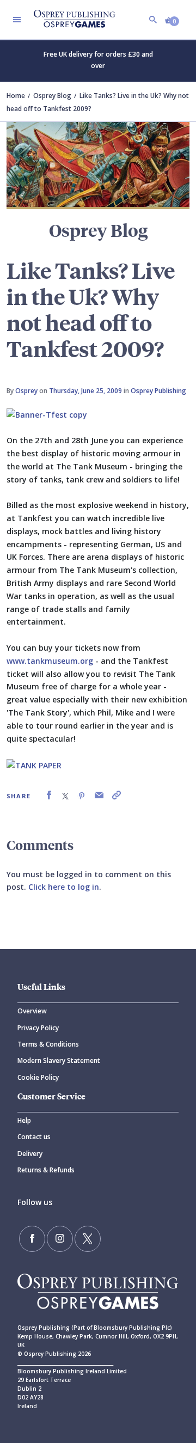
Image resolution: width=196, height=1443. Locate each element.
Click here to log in (63, 887)
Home (16, 95)
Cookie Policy (38, 1077)
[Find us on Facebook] (32, 1239)
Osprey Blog (52, 95)
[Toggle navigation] (17, 19)
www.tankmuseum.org (50, 661)
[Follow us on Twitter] (88, 1239)
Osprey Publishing (158, 390)
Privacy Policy (38, 1027)
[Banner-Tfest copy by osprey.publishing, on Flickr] (47, 413)
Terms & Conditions (48, 1044)
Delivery (29, 1153)
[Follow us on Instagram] (60, 1239)
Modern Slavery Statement (58, 1060)
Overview (32, 1011)
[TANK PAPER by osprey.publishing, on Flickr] (34, 764)
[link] (49, 795)
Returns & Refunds (46, 1170)
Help (24, 1120)
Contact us (34, 1136)
